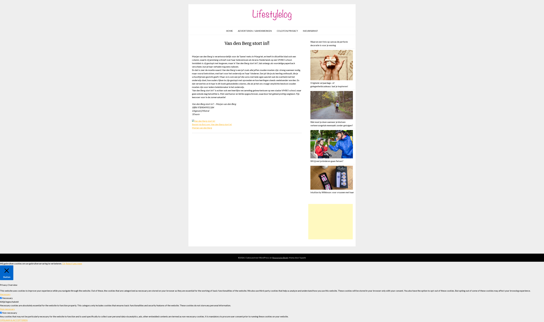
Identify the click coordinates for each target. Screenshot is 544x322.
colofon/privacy (287, 31)
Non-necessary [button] (7, 309)
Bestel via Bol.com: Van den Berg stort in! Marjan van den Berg (212, 126)
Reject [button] (69, 263)
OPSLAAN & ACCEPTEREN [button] (14, 320)
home (229, 31)
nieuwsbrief (310, 31)
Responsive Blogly (280, 257)
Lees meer (77, 263)
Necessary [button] (5, 294)
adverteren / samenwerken (255, 31)
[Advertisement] (330, 221)
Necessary (7, 298)
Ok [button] (63, 263)
